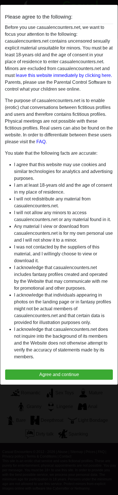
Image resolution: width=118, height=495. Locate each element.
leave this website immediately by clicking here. (64, 75)
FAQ (41, 141)
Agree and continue (59, 374)
